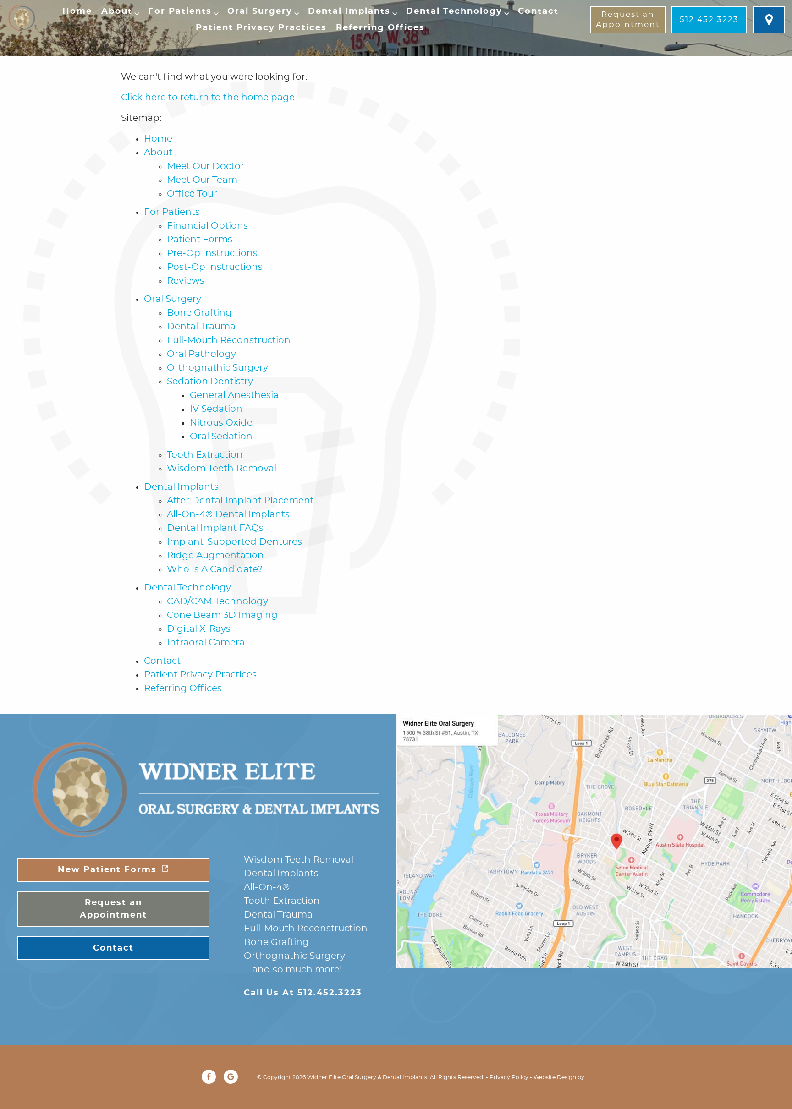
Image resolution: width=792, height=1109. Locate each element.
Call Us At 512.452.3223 (303, 993)
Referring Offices (380, 28)
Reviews (185, 280)
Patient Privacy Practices (261, 28)
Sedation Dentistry (210, 381)
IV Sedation (216, 409)
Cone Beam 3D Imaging (222, 615)
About (116, 11)
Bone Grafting (199, 312)
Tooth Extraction (205, 454)
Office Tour (192, 193)
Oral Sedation (221, 436)
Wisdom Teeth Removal (221, 468)
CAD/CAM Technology (217, 601)
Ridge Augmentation (215, 555)
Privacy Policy (509, 1077)
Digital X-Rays (199, 629)
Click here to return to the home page (208, 97)
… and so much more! (293, 969)
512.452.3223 (709, 19)
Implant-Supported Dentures (234, 541)
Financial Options (207, 225)
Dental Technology (454, 11)
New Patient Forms (107, 870)
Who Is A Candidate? (215, 569)
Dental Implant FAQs (215, 528)
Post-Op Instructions (215, 267)
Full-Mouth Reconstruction (229, 340)
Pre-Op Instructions (212, 253)
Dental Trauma (201, 326)
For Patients (180, 11)
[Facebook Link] (209, 1077)
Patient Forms (199, 239)
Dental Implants (349, 11)
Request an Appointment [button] (628, 19)
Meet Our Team (202, 180)
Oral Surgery (259, 11)
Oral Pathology (201, 354)
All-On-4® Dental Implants (228, 514)
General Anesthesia (234, 395)
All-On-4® (267, 887)
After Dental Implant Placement (240, 500)
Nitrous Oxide (221, 422)
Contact (538, 11)
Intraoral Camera (206, 642)
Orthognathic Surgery (217, 367)
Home (77, 11)
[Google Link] (231, 1077)
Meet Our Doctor (205, 166)
